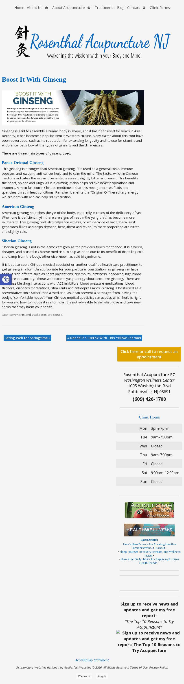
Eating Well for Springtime (27, 337)
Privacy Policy (158, 667)
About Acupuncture (68, 7)
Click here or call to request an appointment (149, 354)
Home (19, 7)
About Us (34, 7)
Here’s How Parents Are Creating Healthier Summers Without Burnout (150, 546)
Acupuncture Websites (31, 667)
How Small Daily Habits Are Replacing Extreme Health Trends (150, 561)
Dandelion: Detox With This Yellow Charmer (104, 337)
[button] (6, 279)
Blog (121, 7)
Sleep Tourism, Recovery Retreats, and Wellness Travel (150, 554)
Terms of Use (139, 667)
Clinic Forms (160, 7)
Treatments (104, 7)
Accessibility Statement (92, 660)
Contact (133, 7)
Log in (102, 676)
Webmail (84, 676)
